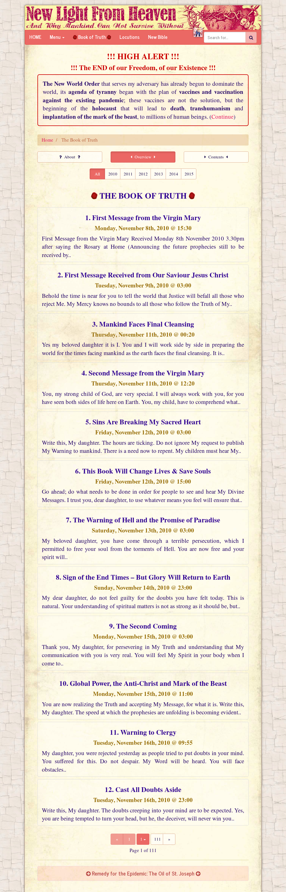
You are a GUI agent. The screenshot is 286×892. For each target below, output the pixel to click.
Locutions (130, 37)
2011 (128, 174)
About (70, 157)
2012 (143, 174)
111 (157, 839)
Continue (222, 116)
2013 (158, 174)
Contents (216, 157)
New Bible (158, 37)
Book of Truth (92, 37)
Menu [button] (56, 37)
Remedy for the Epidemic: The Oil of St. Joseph (143, 873)
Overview (143, 157)
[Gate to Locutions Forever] (198, 32)
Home (35, 37)
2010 (112, 174)
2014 (173, 174)
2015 (189, 174)
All (97, 174)
